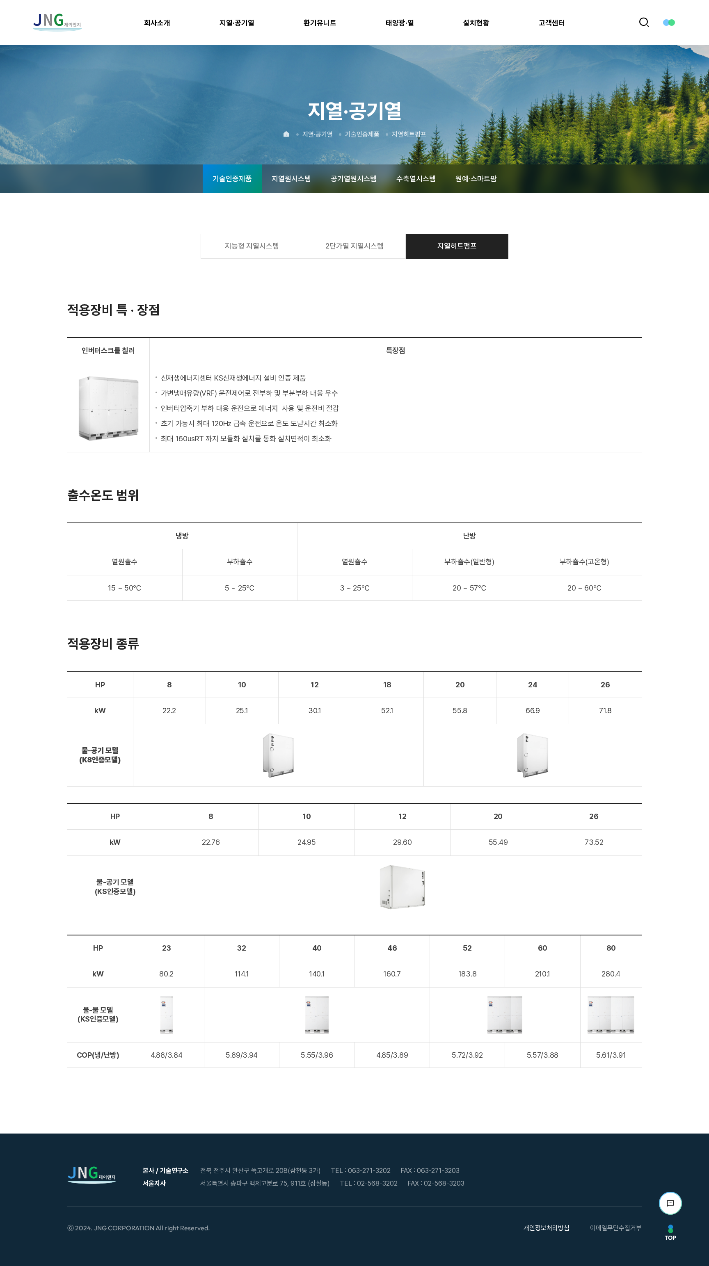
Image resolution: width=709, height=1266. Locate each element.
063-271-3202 (369, 1171)
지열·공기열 (317, 134)
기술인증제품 (362, 134)
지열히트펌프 (409, 134)
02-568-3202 (377, 1183)
